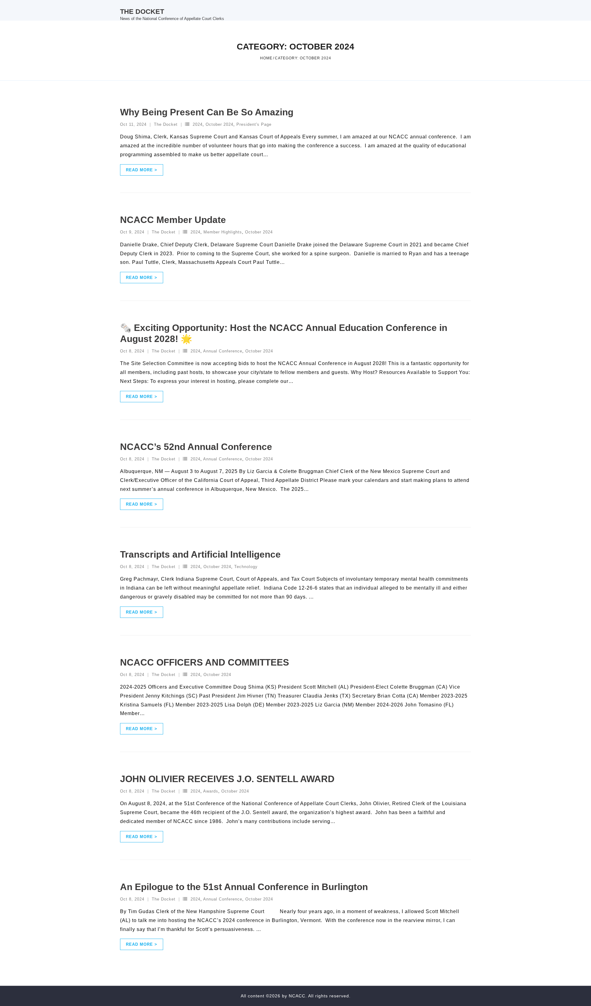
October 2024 (219, 124)
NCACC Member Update (173, 220)
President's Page (253, 124)
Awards (210, 791)
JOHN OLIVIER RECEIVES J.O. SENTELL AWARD (227, 779)
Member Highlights (222, 232)
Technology (246, 566)
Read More (139, 170)
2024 (198, 124)
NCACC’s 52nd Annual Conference (196, 447)
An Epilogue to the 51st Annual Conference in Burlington (244, 887)
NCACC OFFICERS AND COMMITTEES (204, 662)
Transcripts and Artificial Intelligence (200, 554)
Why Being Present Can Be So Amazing (206, 112)
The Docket (166, 124)
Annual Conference (222, 351)
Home (266, 58)
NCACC (297, 995)
